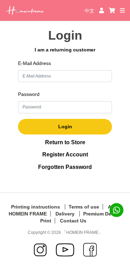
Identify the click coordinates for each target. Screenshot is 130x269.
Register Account (65, 154)
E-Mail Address (34, 63)
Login (65, 126)
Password (29, 94)
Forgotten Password (65, 167)
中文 (90, 11)
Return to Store (65, 142)
